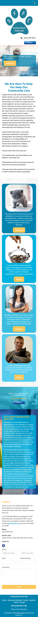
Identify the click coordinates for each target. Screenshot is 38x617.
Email (4, 558)
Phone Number (25, 558)
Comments (5, 567)
